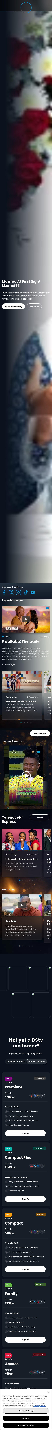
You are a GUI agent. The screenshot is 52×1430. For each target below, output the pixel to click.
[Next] (45, 775)
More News (40, 733)
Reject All (26, 1418)
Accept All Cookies (26, 1425)
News (40, 817)
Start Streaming (16, 305)
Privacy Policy (39, 1406)
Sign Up (25, 1133)
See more (37, 305)
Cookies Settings (26, 1411)
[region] (26, 1409)
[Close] (49, 1392)
